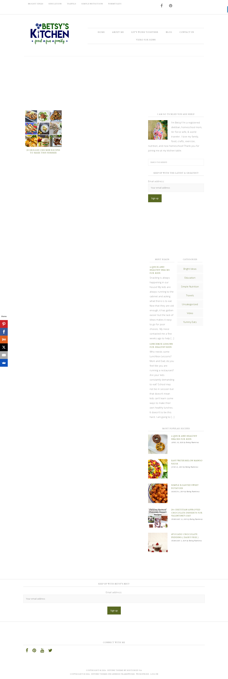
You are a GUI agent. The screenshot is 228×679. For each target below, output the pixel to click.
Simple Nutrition (190, 286)
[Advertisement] (114, 82)
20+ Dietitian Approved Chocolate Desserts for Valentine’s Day (187, 512)
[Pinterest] (4, 324)
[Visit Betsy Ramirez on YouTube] (42, 651)
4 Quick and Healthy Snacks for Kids (160, 270)
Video (190, 313)
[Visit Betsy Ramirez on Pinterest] (171, 6)
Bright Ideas (190, 268)
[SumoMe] (4, 363)
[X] (4, 347)
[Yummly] (4, 339)
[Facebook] (4, 332)
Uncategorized (190, 304)
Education (190, 277)
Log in (154, 674)
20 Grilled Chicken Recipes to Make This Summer (43, 151)
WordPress (142, 674)
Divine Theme (99, 674)
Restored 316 (134, 670)
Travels (190, 295)
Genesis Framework (123, 674)
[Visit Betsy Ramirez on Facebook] (161, 6)
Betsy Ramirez (49, 33)
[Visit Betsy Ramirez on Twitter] (50, 651)
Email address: (156, 181)
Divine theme (115, 670)
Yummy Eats (190, 321)
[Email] (4, 355)
